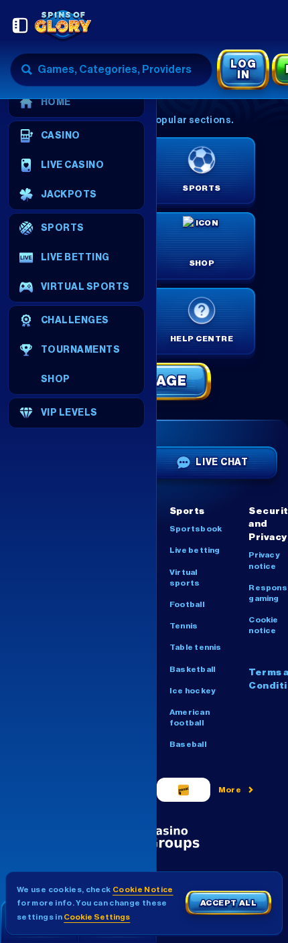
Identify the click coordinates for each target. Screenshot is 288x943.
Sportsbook (195, 529)
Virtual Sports (184, 577)
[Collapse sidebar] (20, 25)
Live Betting (194, 550)
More (230, 790)
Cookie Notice (143, 889)
